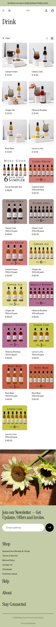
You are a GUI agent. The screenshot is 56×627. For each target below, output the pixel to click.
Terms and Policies (28, 623)
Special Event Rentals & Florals (16, 551)
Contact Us (7, 565)
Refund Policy (8, 560)
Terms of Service (10, 555)
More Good (23, 618)
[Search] (9, 10)
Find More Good (9, 574)
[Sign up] (49, 527)
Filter (7, 38)
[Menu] (3, 10)
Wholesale (7, 569)
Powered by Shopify (36, 618)
